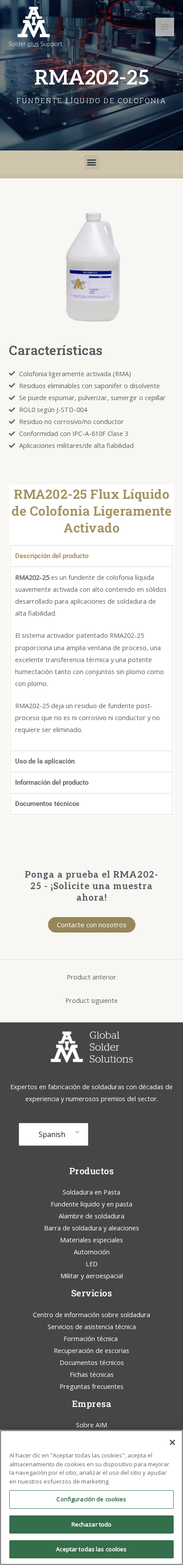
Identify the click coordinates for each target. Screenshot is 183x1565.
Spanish (52, 1134)
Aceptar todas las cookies (91, 1549)
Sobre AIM (91, 1424)
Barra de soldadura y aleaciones (91, 1227)
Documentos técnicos (92, 1362)
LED (92, 1263)
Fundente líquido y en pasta (91, 1203)
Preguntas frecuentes (91, 1386)
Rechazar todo (92, 1524)
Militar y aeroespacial (91, 1275)
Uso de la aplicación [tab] (45, 761)
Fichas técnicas (92, 1374)
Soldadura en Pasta (91, 1191)
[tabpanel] (91, 659)
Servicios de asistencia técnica (92, 1326)
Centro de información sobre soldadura (91, 1314)
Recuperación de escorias (91, 1350)
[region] (91, 1497)
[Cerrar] (172, 1442)
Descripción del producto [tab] (51, 556)
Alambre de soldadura (91, 1215)
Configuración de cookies (91, 1499)
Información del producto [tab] (51, 782)
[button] (91, 162)
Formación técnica (91, 1338)
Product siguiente (91, 1000)
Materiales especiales (91, 1239)
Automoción (92, 1251)
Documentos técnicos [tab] (47, 804)
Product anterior (91, 976)
